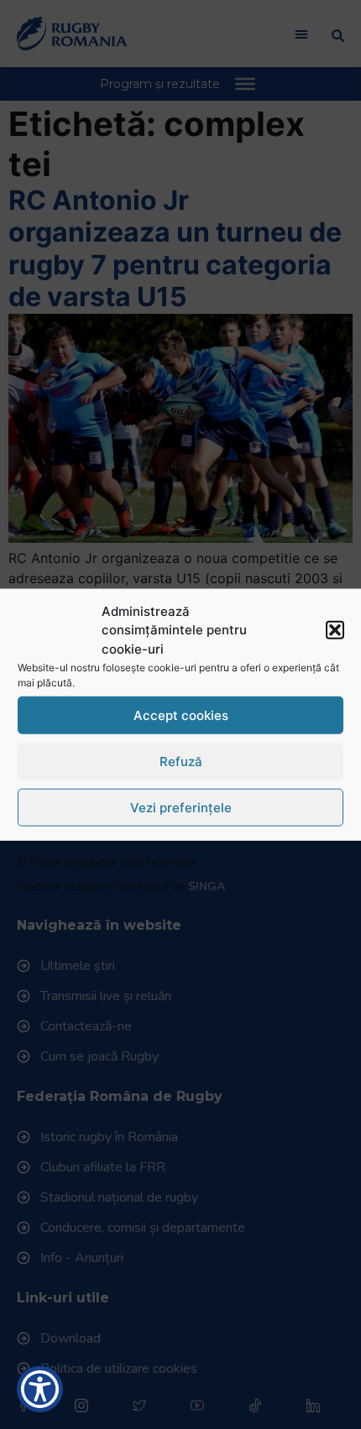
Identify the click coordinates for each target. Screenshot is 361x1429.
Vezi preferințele (181, 807)
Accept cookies (180, 714)
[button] (335, 630)
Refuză (181, 761)
